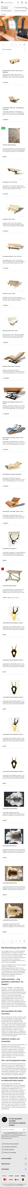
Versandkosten (20, 1184)
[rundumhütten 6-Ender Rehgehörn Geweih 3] (14, 687)
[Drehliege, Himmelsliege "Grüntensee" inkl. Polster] (14, 393)
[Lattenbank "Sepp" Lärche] (14, 209)
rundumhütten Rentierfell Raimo (10, 920)
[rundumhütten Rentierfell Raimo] (14, 910)
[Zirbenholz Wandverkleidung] (14, 135)
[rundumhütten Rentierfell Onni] (14, 836)
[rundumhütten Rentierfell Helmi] (14, 799)
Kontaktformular (5, 1108)
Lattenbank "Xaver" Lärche (9, 293)
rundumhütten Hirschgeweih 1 (10, 548)
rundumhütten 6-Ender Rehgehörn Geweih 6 (13, 771)
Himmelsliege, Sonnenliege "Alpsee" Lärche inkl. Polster (13, 438)
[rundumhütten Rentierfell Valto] (14, 873)
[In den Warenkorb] (14, 161)
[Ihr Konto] (22, 2)
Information (5, 1169)
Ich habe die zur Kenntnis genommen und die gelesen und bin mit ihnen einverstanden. (14, 1133)
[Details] (14, 86)
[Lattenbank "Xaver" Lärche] (14, 284)
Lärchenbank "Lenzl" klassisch (10, 182)
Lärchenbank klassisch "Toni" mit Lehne (12, 256)
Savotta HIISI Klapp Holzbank (9, 585)
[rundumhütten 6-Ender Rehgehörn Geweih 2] (14, 650)
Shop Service (5, 1164)
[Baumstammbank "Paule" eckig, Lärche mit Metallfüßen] (14, 61)
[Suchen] (18, 2)
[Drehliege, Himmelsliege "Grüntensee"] (14, 357)
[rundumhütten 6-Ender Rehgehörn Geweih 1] (14, 613)
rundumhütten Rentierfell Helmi (10, 808)
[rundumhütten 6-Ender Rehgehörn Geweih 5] (14, 724)
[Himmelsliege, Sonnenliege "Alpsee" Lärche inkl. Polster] (14, 429)
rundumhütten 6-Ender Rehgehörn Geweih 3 (13, 697)
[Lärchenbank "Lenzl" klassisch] (14, 172)
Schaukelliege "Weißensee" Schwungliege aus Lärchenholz (13, 108)
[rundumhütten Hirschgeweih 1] (14, 539)
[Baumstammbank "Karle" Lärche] (14, 321)
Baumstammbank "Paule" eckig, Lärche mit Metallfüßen (13, 71)
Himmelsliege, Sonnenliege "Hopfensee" (12, 474)
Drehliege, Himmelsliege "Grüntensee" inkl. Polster (13, 402)
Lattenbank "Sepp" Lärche (9, 219)
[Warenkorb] (26, 2)
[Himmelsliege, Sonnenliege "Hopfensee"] (14, 465)
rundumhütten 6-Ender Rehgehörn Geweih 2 (13, 660)
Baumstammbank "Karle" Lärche (10, 330)
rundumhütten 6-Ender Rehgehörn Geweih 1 (13, 622)
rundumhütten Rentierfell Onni (10, 845)
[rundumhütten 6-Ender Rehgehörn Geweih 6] (14, 762)
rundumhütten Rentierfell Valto (10, 883)
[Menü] (2, 2)
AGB (7, 1133)
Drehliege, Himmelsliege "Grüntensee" (12, 366)
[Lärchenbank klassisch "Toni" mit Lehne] (14, 247)
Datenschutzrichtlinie (11, 1136)
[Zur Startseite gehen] (8, 2)
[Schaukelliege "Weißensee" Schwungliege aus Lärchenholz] (14, 98)
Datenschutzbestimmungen (12, 1132)
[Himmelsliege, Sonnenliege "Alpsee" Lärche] (14, 502)
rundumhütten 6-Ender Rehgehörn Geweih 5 (13, 734)
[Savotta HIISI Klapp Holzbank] (14, 576)
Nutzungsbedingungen (6, 1138)
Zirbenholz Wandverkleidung (9, 144)
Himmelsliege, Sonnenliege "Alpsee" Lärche (13, 511)
